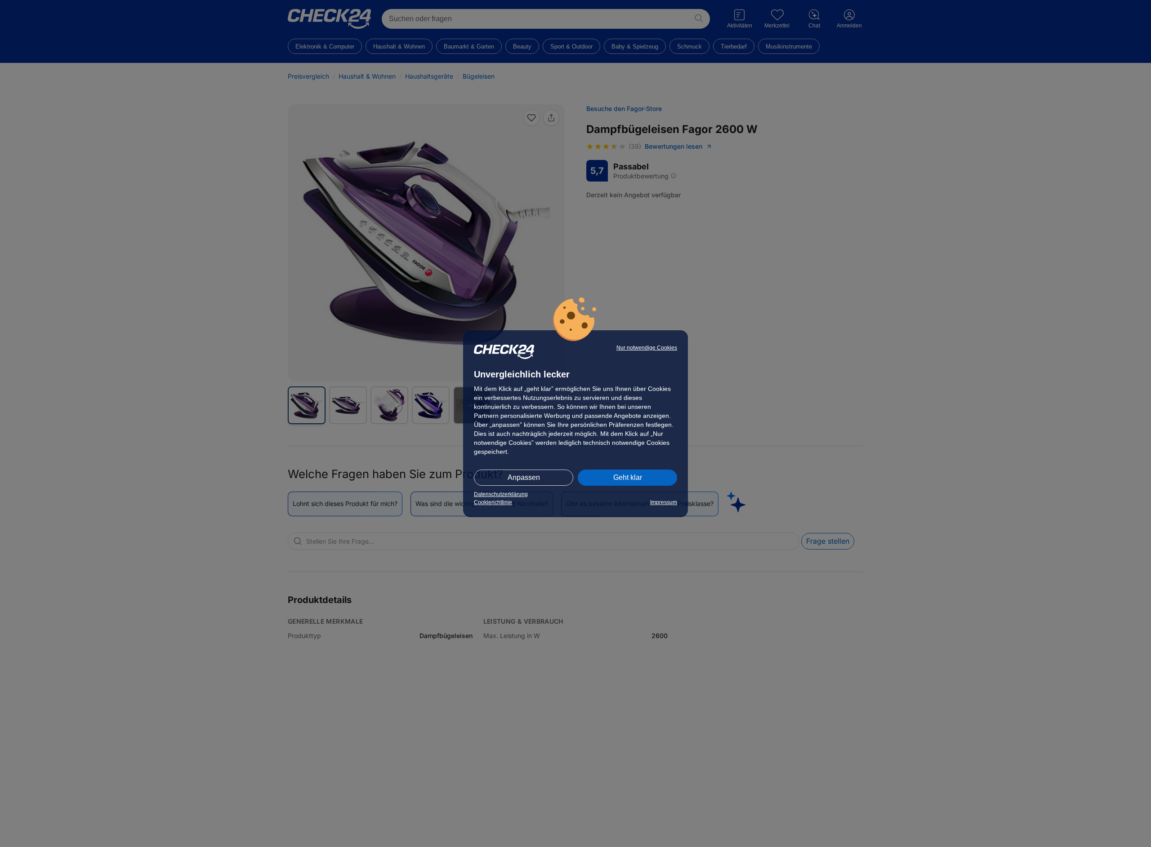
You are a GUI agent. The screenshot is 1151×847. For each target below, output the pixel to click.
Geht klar (627, 477)
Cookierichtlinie (493, 502)
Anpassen (524, 477)
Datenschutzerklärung (501, 494)
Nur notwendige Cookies (646, 348)
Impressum (663, 502)
